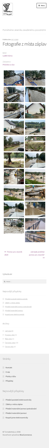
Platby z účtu (11, 376)
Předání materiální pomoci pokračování (18, 307)
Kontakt (9, 367)
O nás (8, 372)
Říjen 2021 (8, 339)
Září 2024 (8, 331)
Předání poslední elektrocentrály (16, 299)
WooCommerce (26, 435)
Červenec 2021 (10, 343)
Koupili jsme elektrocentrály (14, 314)
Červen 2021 (9, 347)
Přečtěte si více (8, 64)
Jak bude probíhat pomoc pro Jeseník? (37, 253)
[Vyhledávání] (24, 281)
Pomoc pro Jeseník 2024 (13, 253)
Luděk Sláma (7, 56)
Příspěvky (9, 381)
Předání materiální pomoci (14, 311)
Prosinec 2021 (10, 335)
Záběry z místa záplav (12, 303)
